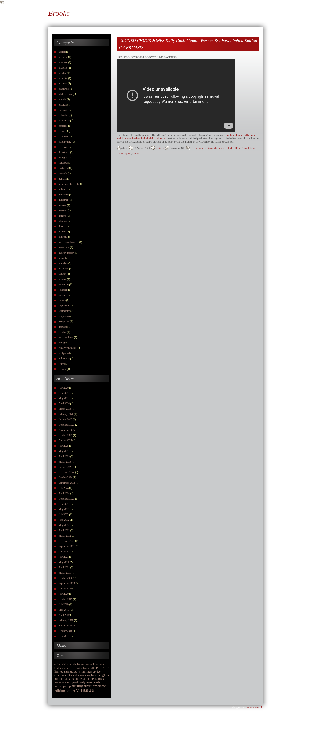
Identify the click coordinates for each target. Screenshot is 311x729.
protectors (64, 268)
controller (91, 664)
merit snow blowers (68, 242)
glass (105, 675)
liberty (62, 226)
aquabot (62, 72)
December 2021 (66, 541)
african (104, 667)
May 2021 (64, 562)
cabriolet (63, 109)
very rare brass (66, 337)
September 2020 (67, 583)
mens (93, 678)
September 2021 (67, 546)
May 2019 (64, 609)
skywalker (64, 305)
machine (76, 678)
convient (63, 147)
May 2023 (64, 509)
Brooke (59, 13)
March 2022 (65, 535)
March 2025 (65, 461)
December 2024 (66, 472)
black (66, 678)
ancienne (63, 67)
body (82, 682)
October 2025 (65, 435)
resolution (64, 284)
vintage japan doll (67, 347)
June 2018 (64, 636)
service (62, 300)
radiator (62, 273)
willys (62, 363)
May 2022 (64, 525)
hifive (77, 664)
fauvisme (63, 162)
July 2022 (64, 514)
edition (59, 690)
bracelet (62, 99)
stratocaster (64, 310)
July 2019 (64, 604)
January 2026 (65, 419)
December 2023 (66, 498)
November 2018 (67, 625)
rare (68, 668)
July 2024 (64, 488)
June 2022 (64, 519)
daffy (223, 148)
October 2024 (65, 477)
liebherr (62, 231)
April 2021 (64, 567)
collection (63, 115)
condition (63, 136)
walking (85, 675)
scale (65, 682)
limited (58, 671)
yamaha (62, 369)
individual (64, 194)
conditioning (65, 141)
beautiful (63, 83)
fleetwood (64, 168)
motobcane (64, 247)
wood (90, 682)
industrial (63, 199)
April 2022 (64, 530)
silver (88, 686)
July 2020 (64, 593)
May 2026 (64, 398)
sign (67, 671)
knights (62, 215)
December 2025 (66, 424)
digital (65, 664)
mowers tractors (67, 252)
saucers (62, 295)
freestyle (63, 173)
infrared (62, 205)
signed (73, 682)
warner (135, 153)
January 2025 (65, 466)
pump (67, 686)
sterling (77, 686)
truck (100, 678)
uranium (63, 326)
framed (245, 148)
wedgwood (64, 353)
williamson (64, 358)
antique (58, 664)
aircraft (62, 51)
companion (64, 120)
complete (63, 125)
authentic (63, 78)
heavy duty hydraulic (69, 184)
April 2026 (64, 403)
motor (58, 678)
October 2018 (65, 630)
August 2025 (65, 440)
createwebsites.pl (253, 707)
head (56, 668)
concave (63, 131)
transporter (64, 321)
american (63, 62)
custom (59, 675)
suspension (64, 316)
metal (58, 682)
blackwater (64, 88)
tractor (74, 671)
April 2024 (64, 493)
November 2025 (67, 429)
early (97, 682)
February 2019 (66, 620)
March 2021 (65, 572)
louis (83, 664)
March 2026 (65, 408)
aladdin (200, 148)
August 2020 (65, 588)
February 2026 (66, 414)
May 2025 (64, 451)
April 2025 (64, 456)
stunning (85, 671)
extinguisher (65, 157)
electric (79, 668)
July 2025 (64, 445)
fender (70, 690)
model (58, 686)
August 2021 (65, 551)
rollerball (63, 289)
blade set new (65, 94)
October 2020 (65, 578)
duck (71, 664)
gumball (63, 178)
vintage (62, 342)
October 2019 (65, 599)
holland (62, 189)
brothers (63, 104)
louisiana (63, 236)
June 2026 (64, 392)
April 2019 (64, 615)
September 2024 (67, 482)
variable (62, 332)
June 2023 (64, 503)
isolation (63, 210)
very (72, 668)
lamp (86, 678)
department (64, 152)
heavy (86, 668)
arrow (62, 668)
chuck (217, 148)
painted (62, 258)
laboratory (64, 221)
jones (252, 148)
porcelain (63, 263)
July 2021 (64, 556)
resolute (62, 279)
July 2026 (64, 387)
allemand (63, 57)
